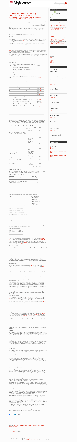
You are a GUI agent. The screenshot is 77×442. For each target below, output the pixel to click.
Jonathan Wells (22, 18)
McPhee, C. (65, 50)
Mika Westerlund (29, 18)
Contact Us (43, 5)
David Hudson (29, 17)
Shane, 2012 (37, 314)
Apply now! (56, 17)
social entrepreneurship (36, 425)
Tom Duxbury (23, 17)
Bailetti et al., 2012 (40, 249)
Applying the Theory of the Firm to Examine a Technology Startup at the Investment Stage (58, 37)
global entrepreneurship (23, 425)
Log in (62, 4)
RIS (25, 418)
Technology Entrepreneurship (16, 428)
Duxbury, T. (57, 50)
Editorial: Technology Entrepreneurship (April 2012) (58, 156)
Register (65, 4)
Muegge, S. (52, 51)
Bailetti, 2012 (24, 40)
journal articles (30, 425)
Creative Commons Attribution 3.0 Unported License (32, 439)
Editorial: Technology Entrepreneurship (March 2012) (58, 152)
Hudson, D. (61, 50)
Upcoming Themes (22, 5)
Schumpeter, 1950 (35, 340)
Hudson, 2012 (11, 239)
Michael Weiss (15, 18)
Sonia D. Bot (16, 17)
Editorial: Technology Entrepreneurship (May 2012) (58, 23)
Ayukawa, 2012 (42, 238)
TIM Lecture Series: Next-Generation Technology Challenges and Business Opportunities (58, 43)
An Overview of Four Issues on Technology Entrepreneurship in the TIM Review (22, 14)
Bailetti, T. (51, 50)
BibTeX (11, 418)
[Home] (20, 3)
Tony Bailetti (11, 17)
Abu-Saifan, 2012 (35, 253)
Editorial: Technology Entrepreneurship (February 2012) (58, 144)
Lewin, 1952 (28, 297)
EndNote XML (22, 418)
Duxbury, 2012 (42, 239)
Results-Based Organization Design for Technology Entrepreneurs (57, 29)
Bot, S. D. (54, 50)
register (14, 431)
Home (12, 5)
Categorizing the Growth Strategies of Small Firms (58, 26)
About (38, 5)
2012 (40, 65)
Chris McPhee (35, 17)
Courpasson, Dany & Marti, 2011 (28, 315)
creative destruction (16, 425)
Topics (16, 5)
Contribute (33, 5)
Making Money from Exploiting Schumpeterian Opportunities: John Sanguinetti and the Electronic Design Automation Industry (58, 32)
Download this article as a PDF (14, 20)
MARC (19, 418)
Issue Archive (28, 5)
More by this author (53, 84)
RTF (13, 418)
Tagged (16, 418)
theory (16, 426)
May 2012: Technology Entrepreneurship (15, 8)
